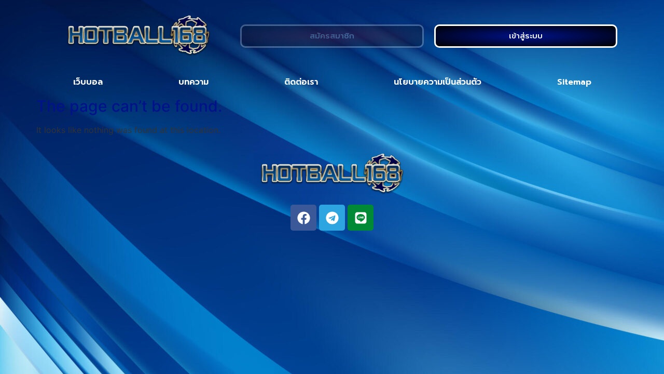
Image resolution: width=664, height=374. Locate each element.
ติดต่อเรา (301, 82)
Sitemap (574, 82)
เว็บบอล (88, 82)
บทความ (193, 82)
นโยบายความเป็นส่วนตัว (437, 82)
